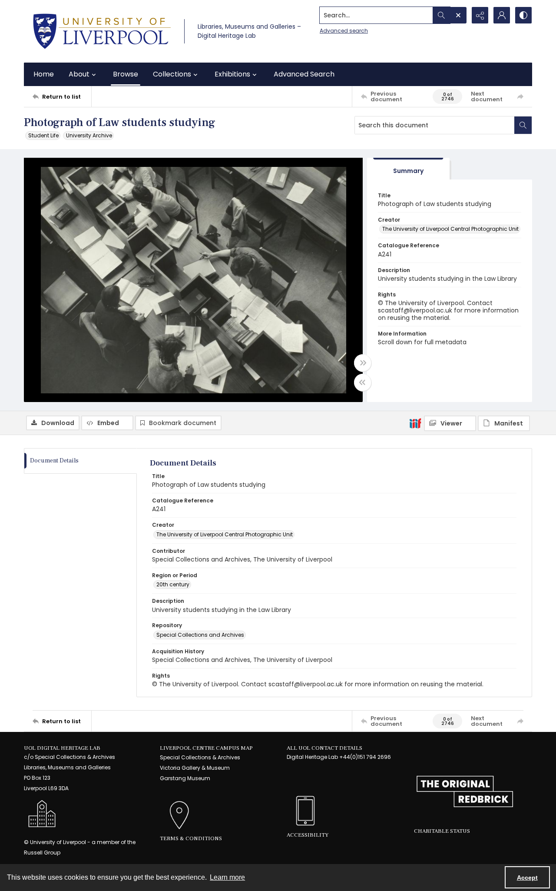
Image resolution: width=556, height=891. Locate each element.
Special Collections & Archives (200, 757)
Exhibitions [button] (232, 74)
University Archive (89, 135)
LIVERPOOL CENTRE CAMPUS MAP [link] (206, 748)
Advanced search (344, 30)
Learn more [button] (227, 877)
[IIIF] (415, 423)
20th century (172, 584)
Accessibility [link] (307, 834)
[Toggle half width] (362, 382)
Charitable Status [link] (442, 831)
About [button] (79, 74)
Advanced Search (304, 74)
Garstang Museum (185, 778)
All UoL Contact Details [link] (324, 748)
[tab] (408, 169)
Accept (527, 877)
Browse (125, 74)
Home (43, 74)
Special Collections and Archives (200, 634)
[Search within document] (523, 125)
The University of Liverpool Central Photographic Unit (450, 229)
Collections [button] (172, 74)
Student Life (43, 135)
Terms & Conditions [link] (191, 838)
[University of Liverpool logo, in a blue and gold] (102, 31)
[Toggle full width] (362, 363)
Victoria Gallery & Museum (195, 767)
